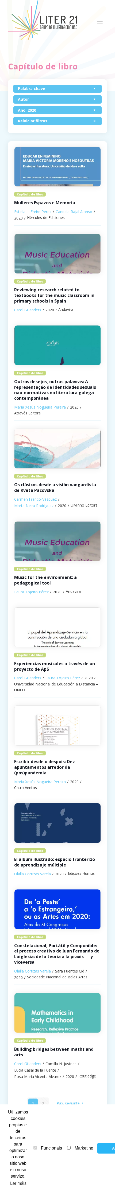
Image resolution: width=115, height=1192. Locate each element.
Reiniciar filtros (32, 120)
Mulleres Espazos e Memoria (44, 203)
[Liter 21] (44, 20)
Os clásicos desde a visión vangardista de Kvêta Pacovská (55, 487)
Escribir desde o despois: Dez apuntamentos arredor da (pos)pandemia (44, 767)
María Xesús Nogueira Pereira (40, 407)
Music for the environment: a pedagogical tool (45, 580)
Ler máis (18, 1183)
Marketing (84, 1148)
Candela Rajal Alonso (74, 211)
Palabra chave (31, 88)
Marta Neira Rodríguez (33, 505)
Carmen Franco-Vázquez (35, 499)
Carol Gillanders (27, 309)
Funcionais (51, 1148)
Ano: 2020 (27, 110)
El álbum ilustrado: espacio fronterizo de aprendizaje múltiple (54, 862)
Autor (23, 99)
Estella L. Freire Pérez (32, 211)
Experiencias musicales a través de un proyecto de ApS (54, 666)
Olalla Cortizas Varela (32, 873)
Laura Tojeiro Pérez (31, 591)
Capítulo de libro (30, 194)
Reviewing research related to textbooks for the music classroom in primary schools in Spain (54, 295)
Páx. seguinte (68, 1103)
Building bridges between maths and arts (54, 1052)
